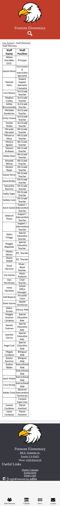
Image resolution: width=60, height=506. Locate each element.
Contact (53, 503)
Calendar (26, 503)
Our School (8, 43)
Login (8, 479)
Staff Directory (9, 503)
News (40, 503)
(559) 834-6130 (33, 460)
